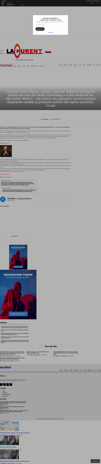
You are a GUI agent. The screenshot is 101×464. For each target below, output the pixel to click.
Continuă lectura (50, 32)
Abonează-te (39, 29)
